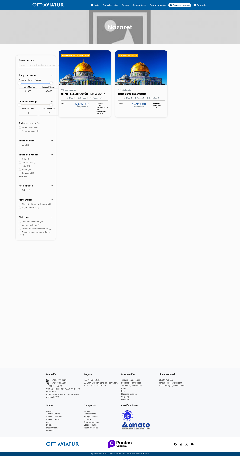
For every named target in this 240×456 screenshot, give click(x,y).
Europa (125, 5)
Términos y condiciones (131, 385)
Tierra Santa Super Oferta (132, 93)
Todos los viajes (110, 5)
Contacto (200, 5)
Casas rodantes (91, 425)
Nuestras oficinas (129, 394)
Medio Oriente (125, 90)
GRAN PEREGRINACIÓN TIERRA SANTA (83, 93)
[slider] (19, 83)
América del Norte (54, 416)
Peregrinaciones (158, 5)
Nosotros (125, 399)
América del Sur (53, 419)
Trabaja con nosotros (130, 380)
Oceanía (50, 430)
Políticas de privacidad (131, 383)
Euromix (87, 419)
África (49, 411)
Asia (48, 422)
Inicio (95, 5)
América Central (53, 414)
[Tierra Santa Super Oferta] (141, 84)
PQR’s (123, 388)
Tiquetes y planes (180, 5)
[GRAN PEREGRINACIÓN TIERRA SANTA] (85, 84)
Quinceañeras (139, 5)
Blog (123, 391)
